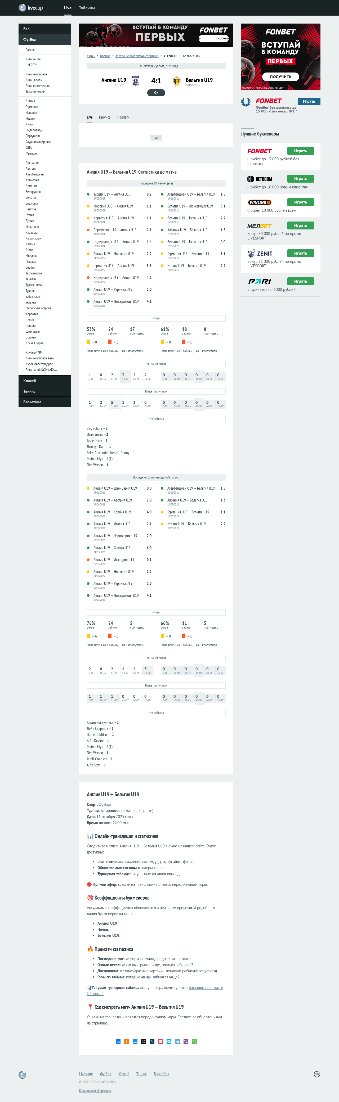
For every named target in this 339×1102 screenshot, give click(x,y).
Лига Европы (34, 80)
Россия (30, 49)
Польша (31, 261)
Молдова (32, 255)
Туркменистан (34, 284)
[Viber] (186, 1041)
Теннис (29, 391)
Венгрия (31, 209)
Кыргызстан (33, 238)
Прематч (123, 117)
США (29, 147)
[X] (143, 1041)
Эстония (31, 337)
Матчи (91, 56)
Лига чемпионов (36, 74)
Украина (31, 302)
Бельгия (31, 197)
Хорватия (32, 313)
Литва (29, 249)
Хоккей (29, 380)
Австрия (31, 168)
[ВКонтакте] (118, 1041)
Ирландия (32, 226)
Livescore (86, 1074)
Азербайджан (35, 174)
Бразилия (32, 203)
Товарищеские (35, 91)
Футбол (29, 39)
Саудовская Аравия (38, 141)
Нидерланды (34, 130)
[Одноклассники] (126, 1041)
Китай (29, 124)
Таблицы (87, 7)
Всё (26, 28)
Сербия (30, 267)
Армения (31, 185)
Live (68, 7)
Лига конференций (38, 85)
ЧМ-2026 (31, 64)
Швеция (31, 325)
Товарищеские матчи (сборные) (137, 56)
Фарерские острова (38, 308)
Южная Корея (34, 343)
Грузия (30, 215)
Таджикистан (34, 273)
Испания (31, 112)
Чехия (30, 319)
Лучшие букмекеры (260, 133)
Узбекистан (33, 296)
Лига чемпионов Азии (40, 358)
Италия (30, 118)
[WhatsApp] (194, 1041)
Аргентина (32, 180)
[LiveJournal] (152, 1041)
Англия (30, 100)
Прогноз (104, 117)
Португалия (33, 135)
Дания (30, 220)
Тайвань (31, 279)
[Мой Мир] (135, 1041)
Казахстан (32, 232)
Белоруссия (33, 191)
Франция (31, 153)
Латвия (30, 244)
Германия (32, 106)
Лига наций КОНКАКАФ (41, 369)
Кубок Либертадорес (39, 364)
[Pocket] (160, 1041)
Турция (30, 290)
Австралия (32, 162)
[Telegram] (177, 1041)
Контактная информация (95, 1091)
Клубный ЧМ (34, 352)
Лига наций (33, 59)
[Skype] (169, 1041)
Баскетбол (32, 401)
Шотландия (33, 331)
